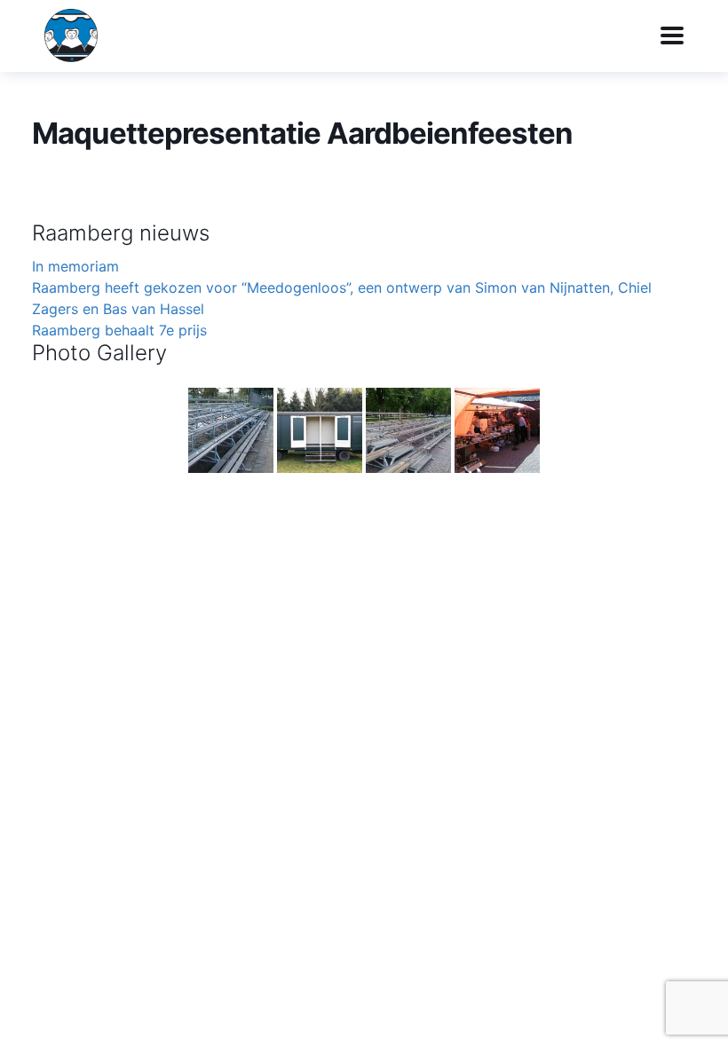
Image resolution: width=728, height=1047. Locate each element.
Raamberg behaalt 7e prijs (119, 330)
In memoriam (75, 266)
